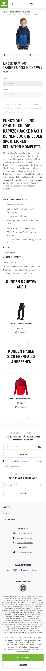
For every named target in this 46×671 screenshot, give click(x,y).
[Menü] (42, 3)
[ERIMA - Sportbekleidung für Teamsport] (4, 6)
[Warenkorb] (31, 3)
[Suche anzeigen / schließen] (13, 3)
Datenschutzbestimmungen (28, 461)
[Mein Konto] (22, 3)
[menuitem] (42, 3)
